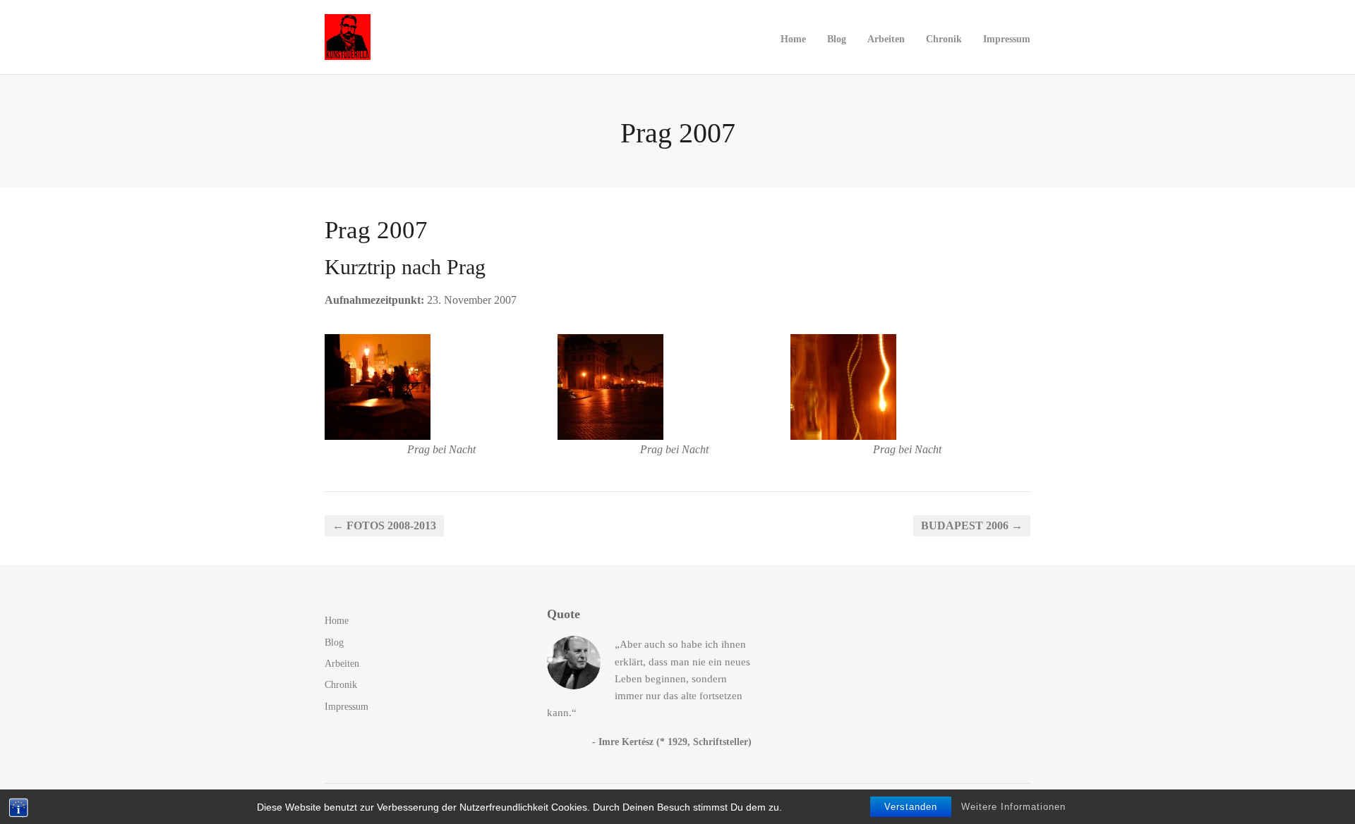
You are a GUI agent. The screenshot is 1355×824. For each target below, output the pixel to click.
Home (793, 38)
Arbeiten (886, 38)
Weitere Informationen (1013, 806)
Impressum (1006, 38)
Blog (836, 38)
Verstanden (910, 806)
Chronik (944, 38)
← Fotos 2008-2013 (384, 525)
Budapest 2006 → (972, 525)
